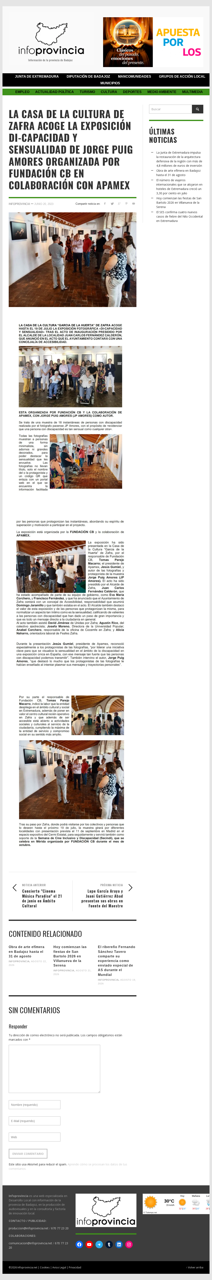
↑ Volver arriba (194, 1267)
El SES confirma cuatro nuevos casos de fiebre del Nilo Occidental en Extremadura (179, 216)
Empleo (22, 92)
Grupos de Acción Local (182, 76)
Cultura (109, 92)
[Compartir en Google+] (119, 203)
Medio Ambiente (161, 92)
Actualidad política (54, 92)
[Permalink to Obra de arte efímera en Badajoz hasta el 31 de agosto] (28, 977)
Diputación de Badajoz (88, 76)
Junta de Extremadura (37, 76)
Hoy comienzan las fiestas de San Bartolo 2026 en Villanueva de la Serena (70, 956)
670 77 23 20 (60, 1228)
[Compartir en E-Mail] (133, 203)
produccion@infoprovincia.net (28, 1228)
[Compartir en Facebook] (105, 203)
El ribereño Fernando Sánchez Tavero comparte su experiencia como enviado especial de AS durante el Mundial (116, 960)
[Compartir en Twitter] (112, 203)
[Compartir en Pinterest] (126, 203)
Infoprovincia (19, 204)
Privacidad (75, 1267)
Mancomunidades (134, 76)
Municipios (110, 83)
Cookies (45, 1267)
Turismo (87, 92)
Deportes (132, 92)
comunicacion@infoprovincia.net (30, 1243)
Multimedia (192, 92)
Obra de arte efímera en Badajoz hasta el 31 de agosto (27, 951)
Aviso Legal (59, 1267)
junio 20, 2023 (43, 204)
